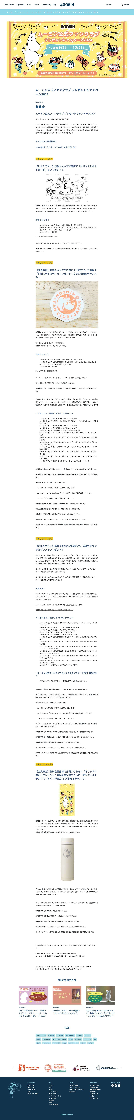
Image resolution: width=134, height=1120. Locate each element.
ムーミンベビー (53, 1091)
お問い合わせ (94, 1087)
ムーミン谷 (31, 1087)
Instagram (42, 599)
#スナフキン (87, 1035)
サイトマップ (94, 1094)
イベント (51, 1085)
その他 (50, 1102)
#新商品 (38, 1039)
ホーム (10, 12)
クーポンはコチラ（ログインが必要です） (50, 343)
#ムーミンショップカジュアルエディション (66, 969)
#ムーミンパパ (56, 1043)
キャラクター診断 (33, 1094)
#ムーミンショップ (42, 969)
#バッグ (64, 1043)
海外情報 (51, 1100)
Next (121, 1067)
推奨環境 (92, 1091)
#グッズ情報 (60, 1035)
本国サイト (93, 1096)
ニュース (21, 12)
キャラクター (31, 1085)
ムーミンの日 (52, 1098)
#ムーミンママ (46, 1043)
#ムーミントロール (73, 1043)
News (50, 1082)
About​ (71, 1082)
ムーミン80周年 (53, 1104)
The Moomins (31, 1082)
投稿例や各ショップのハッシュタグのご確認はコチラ (54, 610)
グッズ (50, 1087)
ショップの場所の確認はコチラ (47, 236)
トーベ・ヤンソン (74, 1087)
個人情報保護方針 (95, 1089)
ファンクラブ (36, 12)
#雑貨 (94, 1039)
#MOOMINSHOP (70, 1035)
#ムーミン (79, 1035)
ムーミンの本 (31, 1089)
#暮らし (38, 1043)
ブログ (50, 1089)
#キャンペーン (41, 966)
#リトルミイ (51, 1035)
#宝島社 (71, 1039)
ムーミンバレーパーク (55, 1096)
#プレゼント (51, 966)
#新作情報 (90, 1043)
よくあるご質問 (94, 1085)
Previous (13, 1067)
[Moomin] (67, 4)
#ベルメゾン (78, 1039)
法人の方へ (72, 1091)
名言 (29, 1091)
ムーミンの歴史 (73, 1085)
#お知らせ (83, 1043)
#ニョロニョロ (46, 1039)
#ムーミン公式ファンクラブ (81, 966)
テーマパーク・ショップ (76, 1089)
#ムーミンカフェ (64, 966)
